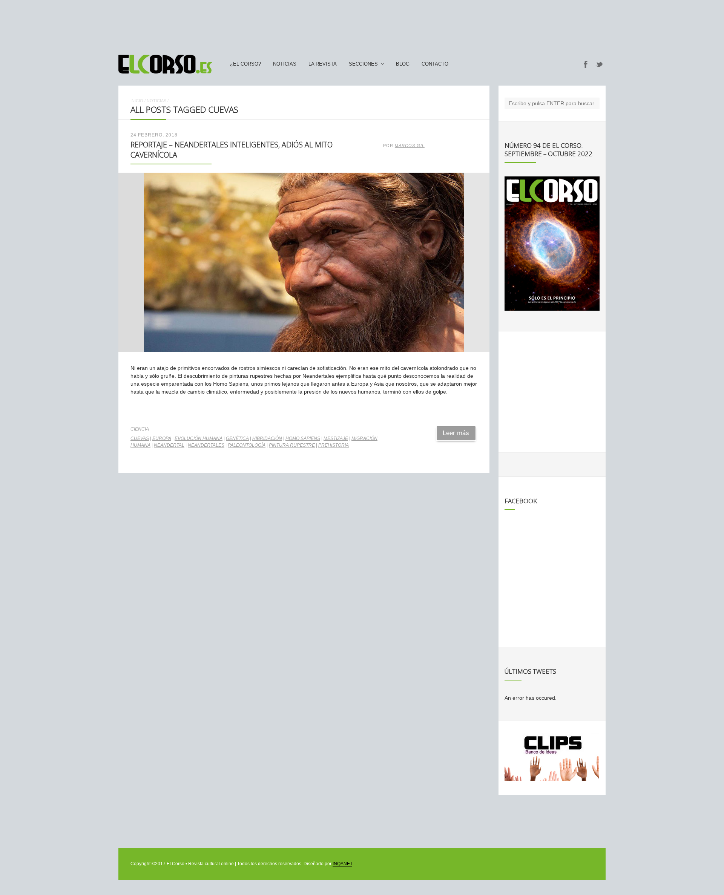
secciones (363, 64)
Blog (403, 64)
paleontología (246, 445)
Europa (161, 438)
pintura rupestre (292, 445)
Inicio (136, 100)
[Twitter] (600, 64)
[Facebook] (586, 64)
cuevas (139, 438)
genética (237, 438)
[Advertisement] (362, 24)
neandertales (206, 445)
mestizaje (336, 438)
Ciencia (139, 429)
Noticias (284, 64)
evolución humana (198, 438)
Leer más (456, 433)
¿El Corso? (245, 64)
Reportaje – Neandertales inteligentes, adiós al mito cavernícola (231, 149)
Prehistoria (333, 445)
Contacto (435, 64)
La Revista (322, 64)
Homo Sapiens (302, 438)
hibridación (267, 438)
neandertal (169, 445)
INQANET (342, 863)
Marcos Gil (410, 145)
